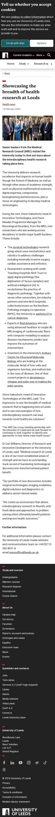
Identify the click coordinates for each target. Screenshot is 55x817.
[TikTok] (45, 763)
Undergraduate (10, 577)
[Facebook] (4, 763)
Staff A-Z (7, 708)
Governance (8, 628)
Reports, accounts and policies (18, 633)
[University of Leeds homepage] (5, 55)
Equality (6, 642)
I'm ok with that (15, 43)
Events (6, 656)
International (8, 591)
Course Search (9, 596)
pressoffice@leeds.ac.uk (24, 552)
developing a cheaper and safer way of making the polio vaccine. (29, 381)
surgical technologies (25, 247)
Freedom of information (14, 797)
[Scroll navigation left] (3, 64)
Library (5, 689)
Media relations (10, 698)
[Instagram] (28, 763)
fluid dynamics (28, 323)
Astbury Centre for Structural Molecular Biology (29, 357)
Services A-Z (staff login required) (20, 684)
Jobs (4, 675)
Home (10, 63)
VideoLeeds (8, 703)
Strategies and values (13, 638)
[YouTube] (20, 763)
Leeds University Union (14, 717)
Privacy (6, 783)
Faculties (7, 624)
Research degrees (11, 586)
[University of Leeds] (19, 812)
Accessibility (9, 787)
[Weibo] (37, 763)
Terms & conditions (12, 792)
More (39, 55)
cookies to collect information (28, 16)
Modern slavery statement (16, 801)
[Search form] (49, 55)
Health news (8, 104)
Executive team (10, 647)
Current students (22, 55)
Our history (7, 619)
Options (41, 43)
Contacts (7, 712)
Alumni (5, 694)
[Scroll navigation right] (51, 64)
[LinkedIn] (12, 763)
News (7, 73)
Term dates (8, 680)
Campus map (9, 614)
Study (22, 63)
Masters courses (11, 582)
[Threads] (4, 770)
